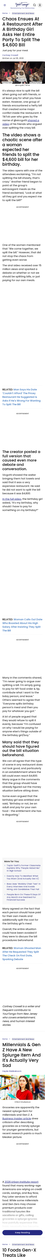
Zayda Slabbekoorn (12, 1071)
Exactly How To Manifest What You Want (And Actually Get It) (23, 877)
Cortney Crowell (10, 55)
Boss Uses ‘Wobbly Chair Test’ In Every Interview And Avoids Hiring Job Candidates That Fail (23, 887)
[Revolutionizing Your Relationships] (23, 4)
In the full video (11, 499)
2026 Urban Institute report (21, 1182)
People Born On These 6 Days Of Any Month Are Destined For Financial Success (23, 897)
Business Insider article (16, 1118)
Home (5, 13)
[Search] (34, 5)
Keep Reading (22, 1232)
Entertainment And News (23, 13)
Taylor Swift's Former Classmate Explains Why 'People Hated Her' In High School (24, 868)
